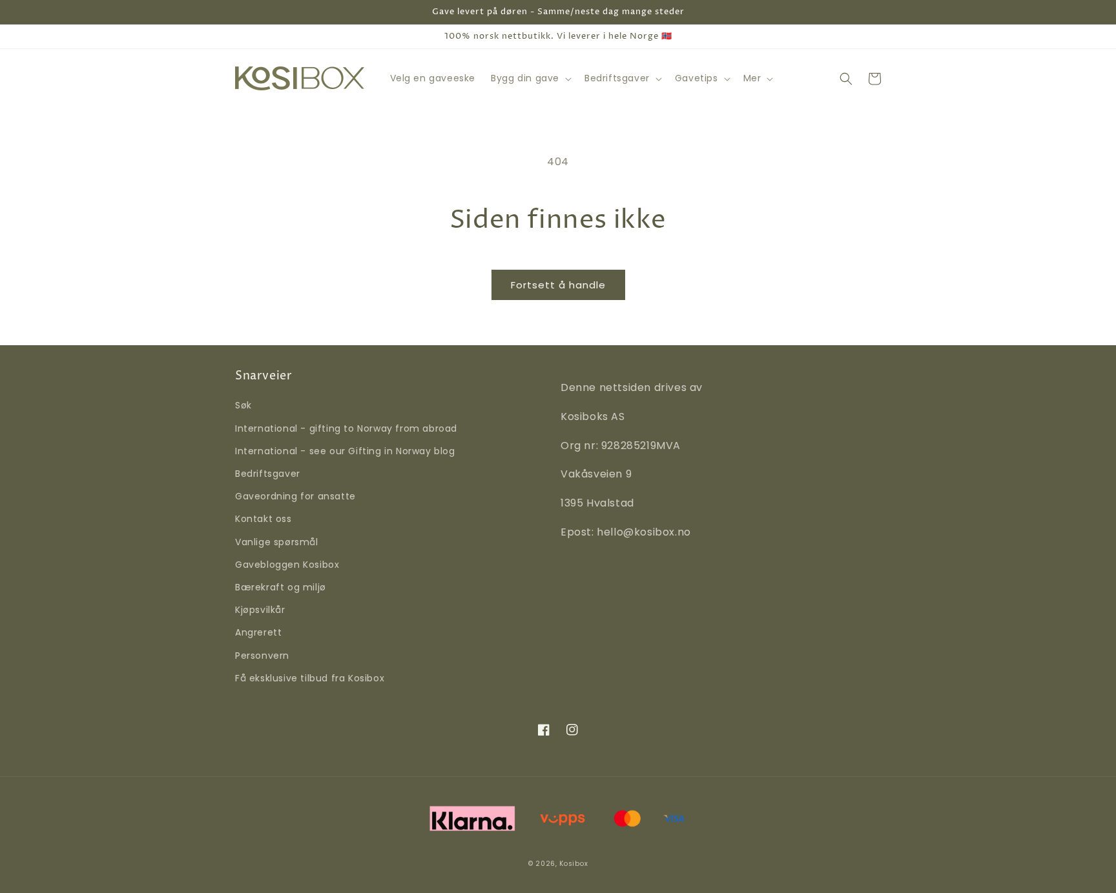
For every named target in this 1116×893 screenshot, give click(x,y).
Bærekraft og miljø (280, 587)
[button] (530, 78)
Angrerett (258, 632)
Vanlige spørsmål (276, 542)
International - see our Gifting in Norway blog (345, 451)
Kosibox (573, 863)
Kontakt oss (263, 518)
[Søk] (846, 79)
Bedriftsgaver (267, 473)
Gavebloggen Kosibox (287, 564)
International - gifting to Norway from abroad (346, 428)
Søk (243, 405)
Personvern (262, 655)
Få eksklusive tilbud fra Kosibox (309, 678)
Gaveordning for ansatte (295, 496)
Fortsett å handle (558, 285)
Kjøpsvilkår (260, 609)
